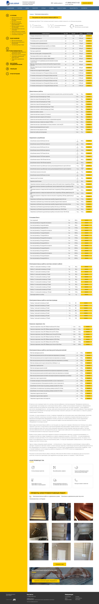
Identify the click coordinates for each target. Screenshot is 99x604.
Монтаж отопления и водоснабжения (17, 24)
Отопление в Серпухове (17, 34)
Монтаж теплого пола (17, 17)
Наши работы (74, 8)
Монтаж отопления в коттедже (17, 20)
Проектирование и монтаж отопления (18, 29)
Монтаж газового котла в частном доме (18, 27)
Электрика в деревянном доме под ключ (18, 57)
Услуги (20, 8)
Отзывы (51, 8)
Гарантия (35, 8)
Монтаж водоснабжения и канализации (18, 43)
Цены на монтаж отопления (18, 31)
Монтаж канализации (17, 40)
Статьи (43, 8)
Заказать (89, 35)
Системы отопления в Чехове (19, 33)
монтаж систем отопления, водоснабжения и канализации (44, 599)
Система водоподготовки (18, 44)
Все (30, 496)
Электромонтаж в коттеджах (19, 54)
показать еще (60, 564)
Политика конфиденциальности (32, 601)
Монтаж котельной (16, 22)
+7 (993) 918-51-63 (72, 3)
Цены (27, 8)
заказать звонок (87, 3)
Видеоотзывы (61, 8)
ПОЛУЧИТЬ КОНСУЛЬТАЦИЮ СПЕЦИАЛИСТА (45, 580)
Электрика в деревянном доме (18, 59)
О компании (10, 8)
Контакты (84, 8)
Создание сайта (9, 599)
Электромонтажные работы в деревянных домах (19, 53)
